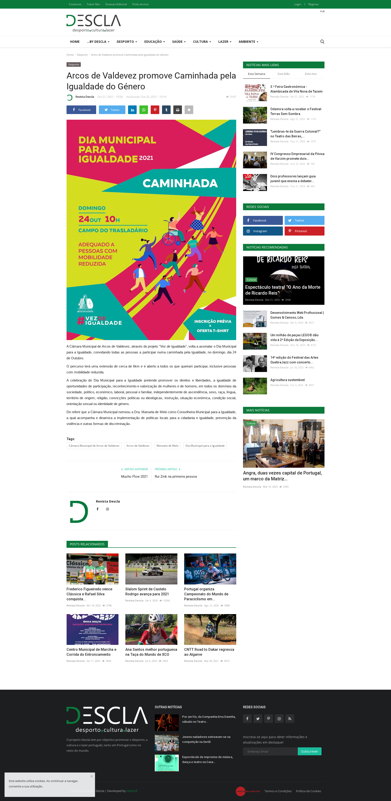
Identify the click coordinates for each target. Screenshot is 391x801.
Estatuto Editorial (116, 4)
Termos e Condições (278, 791)
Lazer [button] (223, 41)
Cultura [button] (201, 41)
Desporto (82, 54)
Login (297, 4)
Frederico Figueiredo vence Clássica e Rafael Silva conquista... (89, 594)
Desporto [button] (126, 41)
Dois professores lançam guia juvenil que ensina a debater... (293, 178)
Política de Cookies (308, 791)
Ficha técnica (140, 4)
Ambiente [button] (247, 41)
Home (75, 41)
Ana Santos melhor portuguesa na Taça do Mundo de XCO (151, 652)
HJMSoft (132, 791)
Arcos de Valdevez (138, 446)
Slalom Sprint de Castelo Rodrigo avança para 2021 (147, 591)
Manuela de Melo (168, 446)
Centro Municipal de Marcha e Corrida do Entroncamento (91, 652)
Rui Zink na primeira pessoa (176, 476)
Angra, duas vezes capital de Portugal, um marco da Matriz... (282, 476)
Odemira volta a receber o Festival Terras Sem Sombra (295, 111)
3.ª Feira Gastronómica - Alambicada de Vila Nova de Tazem (296, 89)
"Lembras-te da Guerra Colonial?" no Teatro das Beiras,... (295, 134)
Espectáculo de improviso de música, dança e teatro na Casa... (207, 759)
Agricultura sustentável (287, 380)
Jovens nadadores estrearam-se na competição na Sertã (206, 739)
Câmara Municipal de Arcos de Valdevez (94, 446)
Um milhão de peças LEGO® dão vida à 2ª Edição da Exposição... (294, 337)
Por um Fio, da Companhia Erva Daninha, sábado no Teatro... (209, 719)
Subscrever (309, 751)
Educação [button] (153, 41)
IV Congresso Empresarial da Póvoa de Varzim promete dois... (297, 156)
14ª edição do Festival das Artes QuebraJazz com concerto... (294, 360)
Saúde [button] (178, 41)
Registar (313, 4)
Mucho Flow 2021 (134, 476)
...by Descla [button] (97, 41)
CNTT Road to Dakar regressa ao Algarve (209, 652)
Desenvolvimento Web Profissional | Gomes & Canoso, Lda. (297, 315)
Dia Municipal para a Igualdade (205, 446)
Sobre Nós (93, 4)
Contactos (75, 4)
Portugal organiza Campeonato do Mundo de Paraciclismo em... (206, 594)
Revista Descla (85, 97)
